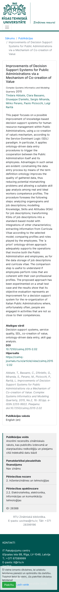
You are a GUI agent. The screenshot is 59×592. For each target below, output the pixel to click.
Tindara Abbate (15, 95)
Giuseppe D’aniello (17, 99)
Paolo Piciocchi (33, 103)
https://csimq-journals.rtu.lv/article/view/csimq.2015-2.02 (29, 360)
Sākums (10, 38)
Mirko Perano (14, 103)
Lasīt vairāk (23, 584)
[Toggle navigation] (7, 27)
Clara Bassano (35, 95)
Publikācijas (25, 38)
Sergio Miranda (39, 99)
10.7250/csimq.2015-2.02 (21, 349)
